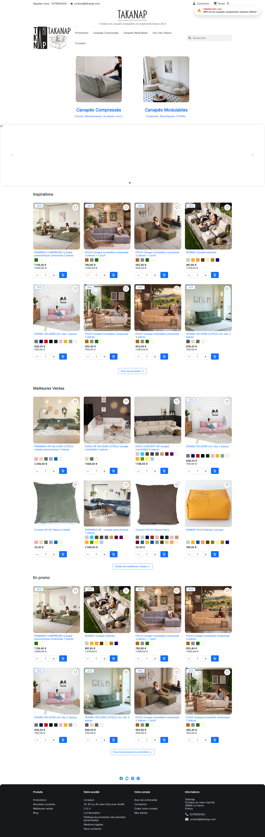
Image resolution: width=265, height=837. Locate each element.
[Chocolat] (152, 551)
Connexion (140, 831)
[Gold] (212, 260)
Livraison (89, 827)
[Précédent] (12, 155)
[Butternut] (87, 260)
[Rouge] (46, 346)
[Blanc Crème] (75, 346)
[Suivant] (253, 155)
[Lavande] (51, 468)
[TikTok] (144, 806)
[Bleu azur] (56, 468)
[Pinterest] (132, 806)
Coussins (80, 43)
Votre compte (142, 819)
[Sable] (167, 556)
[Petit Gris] (92, 260)
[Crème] (207, 260)
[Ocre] (172, 556)
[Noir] (51, 346)
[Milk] (41, 260)
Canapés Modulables (135, 32)
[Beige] (177, 463)
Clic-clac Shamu (162, 32)
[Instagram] (138, 806)
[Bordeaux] (167, 463)
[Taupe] (162, 463)
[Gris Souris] (36, 346)
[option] (132, 155)
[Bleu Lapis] (217, 260)
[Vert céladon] (70, 346)
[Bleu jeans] (152, 468)
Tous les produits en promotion (132, 780)
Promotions (81, 32)
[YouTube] (127, 806)
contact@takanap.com (87, 3)
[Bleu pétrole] (142, 556)
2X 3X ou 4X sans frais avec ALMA (104, 831)
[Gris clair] (188, 260)
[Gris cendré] (188, 346)
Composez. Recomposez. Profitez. (166, 116)
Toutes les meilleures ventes (133, 585)
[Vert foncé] (56, 346)
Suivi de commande (145, 827)
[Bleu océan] (152, 556)
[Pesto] (36, 260)
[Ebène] (203, 260)
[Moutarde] (193, 260)
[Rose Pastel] (61, 346)
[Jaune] (147, 468)
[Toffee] (193, 346)
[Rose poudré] (36, 468)
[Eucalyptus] (198, 346)
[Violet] (172, 463)
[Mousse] (142, 468)
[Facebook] (121, 806)
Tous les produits (133, 380)
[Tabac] (147, 463)
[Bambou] (212, 556)
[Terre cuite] (198, 260)
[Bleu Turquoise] (142, 463)
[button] (200, 3)
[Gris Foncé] (152, 463)
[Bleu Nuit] (41, 346)
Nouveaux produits (44, 831)
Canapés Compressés (106, 32)
